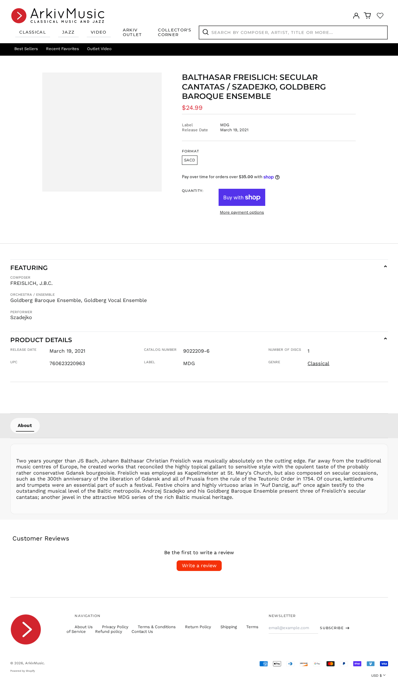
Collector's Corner (174, 32)
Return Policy (198, 626)
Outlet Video (99, 48)
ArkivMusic (34, 663)
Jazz (68, 32)
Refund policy (108, 631)
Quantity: (193, 191)
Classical (32, 32)
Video (99, 32)
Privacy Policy (115, 626)
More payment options (242, 212)
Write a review (199, 565)
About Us (84, 626)
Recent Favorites (62, 48)
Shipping (228, 626)
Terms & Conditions (157, 626)
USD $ (376, 675)
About (25, 425)
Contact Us (142, 631)
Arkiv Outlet (132, 32)
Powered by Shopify (22, 670)
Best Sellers (26, 48)
